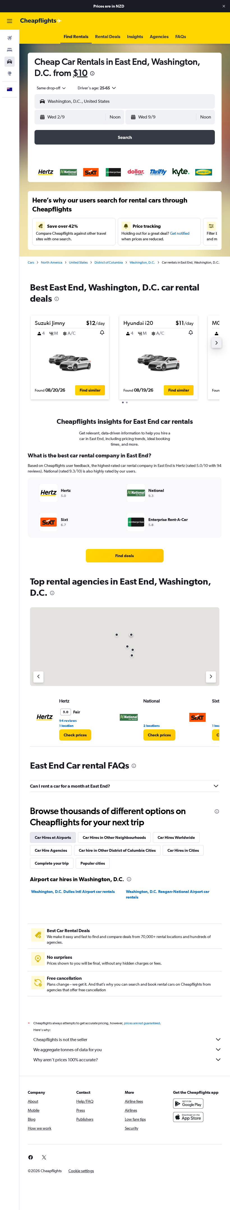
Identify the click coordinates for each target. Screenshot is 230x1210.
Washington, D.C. (142, 262)
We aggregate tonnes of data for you (67, 1049)
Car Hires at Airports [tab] (53, 837)
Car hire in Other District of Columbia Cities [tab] (117, 850)
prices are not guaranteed (142, 1023)
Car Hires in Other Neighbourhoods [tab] (114, 837)
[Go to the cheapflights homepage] (41, 21)
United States (78, 262)
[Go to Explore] (9, 73)
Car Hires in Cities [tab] (183, 850)
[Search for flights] (9, 38)
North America (51, 262)
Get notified (179, 233)
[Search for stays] (9, 49)
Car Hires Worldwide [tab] (176, 837)
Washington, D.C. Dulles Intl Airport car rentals (73, 891)
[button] (224, 6)
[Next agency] (211, 677)
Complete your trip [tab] (52, 863)
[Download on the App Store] (188, 1117)
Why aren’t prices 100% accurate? (65, 1059)
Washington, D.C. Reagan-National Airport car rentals (167, 894)
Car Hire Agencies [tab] (51, 850)
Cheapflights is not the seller (60, 1039)
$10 (80, 73)
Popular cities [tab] (93, 863)
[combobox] (51, 88)
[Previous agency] (38, 677)
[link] (124, 555)
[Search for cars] (9, 61)
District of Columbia (109, 262)
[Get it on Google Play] (188, 1104)
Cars (31, 262)
